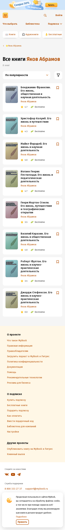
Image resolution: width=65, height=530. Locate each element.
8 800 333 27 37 (13, 488)
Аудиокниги (32, 34)
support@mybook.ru (36, 488)
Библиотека (33, 23)
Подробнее (21, 517)
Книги (12, 34)
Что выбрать (10, 23)
